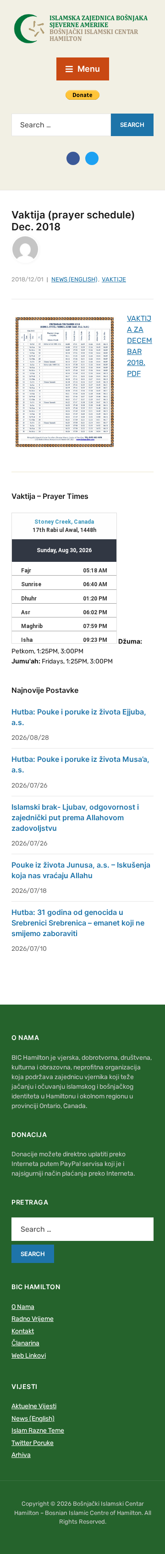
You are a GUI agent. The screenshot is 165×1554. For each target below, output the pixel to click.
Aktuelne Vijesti (33, 1406)
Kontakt (22, 1331)
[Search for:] (61, 125)
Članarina (25, 1343)
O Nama (22, 1307)
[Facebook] (73, 158)
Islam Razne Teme (37, 1430)
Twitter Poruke (32, 1443)
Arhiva (21, 1455)
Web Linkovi (28, 1356)
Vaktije (114, 279)
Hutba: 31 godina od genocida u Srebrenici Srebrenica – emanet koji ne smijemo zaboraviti (77, 923)
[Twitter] (92, 158)
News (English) (74, 279)
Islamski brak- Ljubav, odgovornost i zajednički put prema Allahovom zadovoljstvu (75, 817)
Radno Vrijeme (32, 1319)
